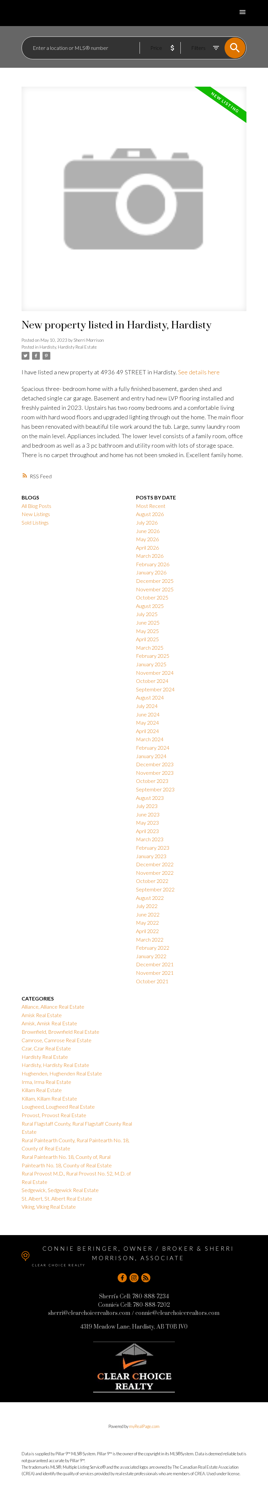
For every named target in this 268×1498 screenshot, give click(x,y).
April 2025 (147, 639)
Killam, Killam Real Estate (49, 1098)
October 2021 (152, 981)
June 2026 (147, 531)
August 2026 (150, 514)
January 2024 (151, 756)
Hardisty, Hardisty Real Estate (68, 347)
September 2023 (155, 789)
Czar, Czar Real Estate (46, 1048)
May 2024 (147, 722)
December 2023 (155, 764)
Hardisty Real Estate (45, 1057)
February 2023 (152, 847)
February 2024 (152, 747)
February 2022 (152, 947)
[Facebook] (122, 1277)
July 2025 (147, 614)
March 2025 (149, 647)
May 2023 (147, 822)
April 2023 (147, 831)
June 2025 (147, 622)
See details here (199, 372)
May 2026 (147, 539)
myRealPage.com (144, 1426)
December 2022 (155, 864)
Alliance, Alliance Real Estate (53, 1006)
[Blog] (145, 1277)
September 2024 (155, 689)
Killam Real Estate (42, 1090)
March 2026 (149, 556)
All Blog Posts (36, 506)
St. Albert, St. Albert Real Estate (57, 1198)
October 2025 (152, 597)
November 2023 (155, 773)
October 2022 (152, 881)
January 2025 (151, 664)
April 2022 (147, 931)
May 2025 (147, 631)
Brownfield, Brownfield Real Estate (60, 1032)
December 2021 (155, 964)
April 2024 (147, 731)
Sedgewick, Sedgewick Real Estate (60, 1190)
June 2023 (147, 814)
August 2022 (150, 898)
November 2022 (155, 873)
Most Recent (150, 506)
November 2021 (155, 973)
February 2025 (152, 656)
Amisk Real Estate (42, 1015)
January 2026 (151, 572)
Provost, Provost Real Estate (54, 1115)
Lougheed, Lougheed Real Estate (58, 1106)
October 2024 (152, 681)
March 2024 (149, 739)
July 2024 (147, 706)
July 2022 (147, 906)
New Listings (36, 514)
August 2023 (150, 798)
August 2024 (150, 697)
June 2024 (147, 714)
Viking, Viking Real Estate (49, 1206)
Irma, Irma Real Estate (46, 1082)
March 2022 (149, 939)
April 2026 (147, 547)
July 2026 (147, 522)
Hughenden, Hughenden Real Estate (62, 1073)
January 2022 (151, 956)
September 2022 (155, 889)
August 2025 (150, 606)
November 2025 (155, 589)
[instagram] (134, 1277)
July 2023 (147, 806)
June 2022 (147, 914)
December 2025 (155, 581)
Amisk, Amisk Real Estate (49, 1023)
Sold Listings (35, 522)
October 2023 (152, 781)
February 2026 (152, 564)
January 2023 (151, 856)
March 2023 (149, 839)
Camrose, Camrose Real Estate (57, 1040)
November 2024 (155, 673)
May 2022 (147, 922)
